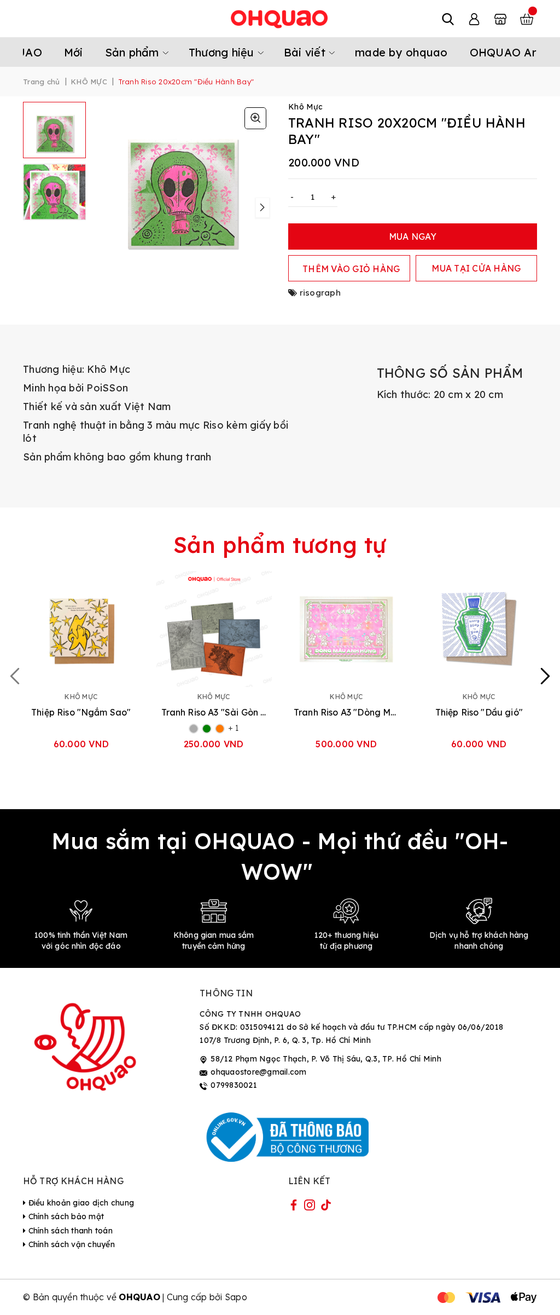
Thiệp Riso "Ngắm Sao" (81, 712)
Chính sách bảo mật (65, 1216)
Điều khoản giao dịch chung (80, 1203)
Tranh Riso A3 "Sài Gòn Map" (214, 712)
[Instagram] (309, 1207)
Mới (73, 52)
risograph (320, 292)
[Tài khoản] (474, 18)
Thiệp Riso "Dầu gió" (479, 712)
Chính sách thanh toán (69, 1231)
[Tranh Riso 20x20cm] (255, 118)
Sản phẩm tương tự (280, 544)
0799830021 (234, 1085)
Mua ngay (413, 236)
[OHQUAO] (280, 18)
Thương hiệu (223, 52)
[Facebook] (293, 1207)
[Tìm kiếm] (448, 18)
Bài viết (306, 52)
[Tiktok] (325, 1207)
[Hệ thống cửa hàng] (500, 18)
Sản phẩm (133, 52)
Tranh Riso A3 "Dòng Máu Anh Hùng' (346, 712)
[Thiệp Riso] (81, 629)
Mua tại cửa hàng (476, 268)
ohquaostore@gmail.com (258, 1072)
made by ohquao (401, 52)
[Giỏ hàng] (526, 18)
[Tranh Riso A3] (214, 629)
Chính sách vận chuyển (70, 1244)
